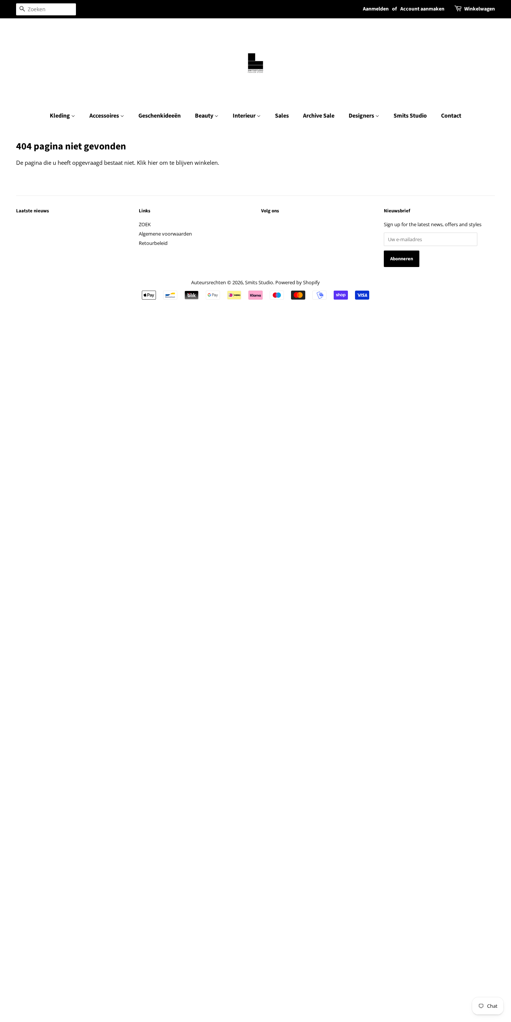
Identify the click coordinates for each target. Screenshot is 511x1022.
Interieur (245, 116)
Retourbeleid (153, 243)
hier (153, 162)
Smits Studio (410, 116)
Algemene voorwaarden (165, 233)
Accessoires (104, 116)
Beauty (204, 116)
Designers (362, 116)
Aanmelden (376, 9)
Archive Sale (318, 116)
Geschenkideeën (159, 116)
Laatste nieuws (32, 210)
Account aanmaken (422, 9)
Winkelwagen (479, 9)
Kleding (60, 116)
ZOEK (145, 224)
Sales (282, 116)
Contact (451, 116)
